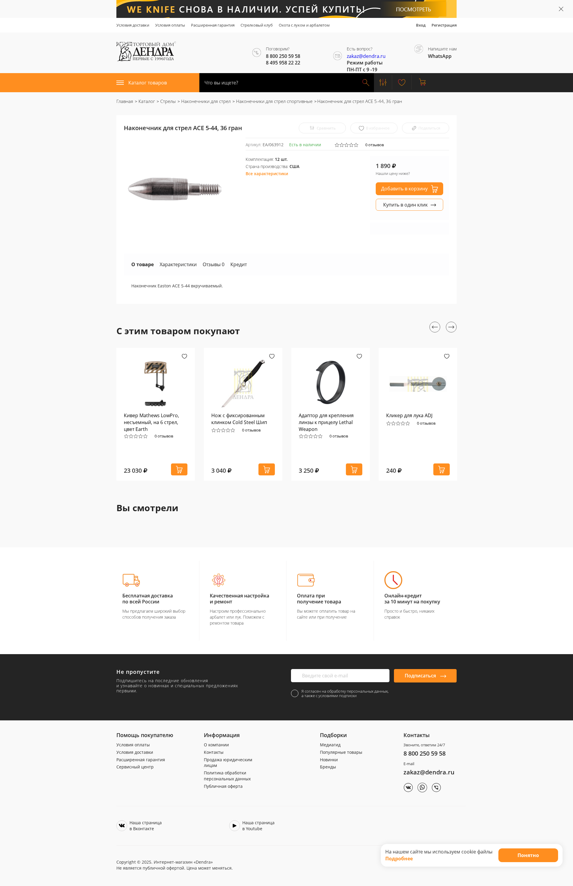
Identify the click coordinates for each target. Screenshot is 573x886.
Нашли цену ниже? (393, 173)
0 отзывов (374, 144)
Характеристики (178, 264)
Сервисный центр (135, 767)
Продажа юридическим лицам (228, 762)
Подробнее (399, 858)
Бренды (328, 767)
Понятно (528, 855)
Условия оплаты (170, 25)
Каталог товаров (147, 82)
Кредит (238, 264)
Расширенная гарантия (213, 25)
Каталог (146, 101)
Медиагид (330, 745)
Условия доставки (132, 25)
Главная (124, 101)
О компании (216, 745)
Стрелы (167, 101)
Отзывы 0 (213, 264)
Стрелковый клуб (257, 25)
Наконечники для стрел (205, 101)
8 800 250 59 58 (424, 753)
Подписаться (421, 675)
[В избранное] (184, 357)
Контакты (214, 752)
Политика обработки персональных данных (227, 776)
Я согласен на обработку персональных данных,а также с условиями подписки (345, 693)
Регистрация (444, 25)
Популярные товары (341, 752)
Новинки (329, 759)
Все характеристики (267, 173)
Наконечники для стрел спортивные (273, 101)
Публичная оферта (223, 786)
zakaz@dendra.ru (366, 56)
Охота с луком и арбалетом (304, 25)
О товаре (142, 264)
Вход (421, 25)
